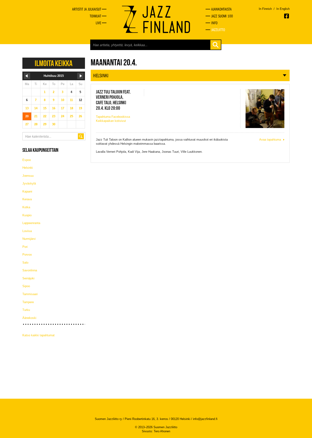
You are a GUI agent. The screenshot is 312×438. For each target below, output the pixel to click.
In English (283, 9)
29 (44, 124)
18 (71, 108)
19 (80, 108)
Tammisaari (30, 294)
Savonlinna (29, 270)
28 (35, 124)
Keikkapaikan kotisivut (111, 121)
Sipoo (26, 286)
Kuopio (27, 215)
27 (27, 124)
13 (27, 108)
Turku (26, 310)
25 (71, 116)
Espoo (26, 160)
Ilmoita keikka (53, 63)
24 (62, 116)
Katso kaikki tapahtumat (38, 335)
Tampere (28, 302)
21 (35, 116)
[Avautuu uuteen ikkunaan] (287, 16)
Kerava (27, 199)
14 (35, 108)
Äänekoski (29, 318)
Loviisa (27, 231)
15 (44, 108)
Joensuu (28, 175)
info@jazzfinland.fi (205, 419)
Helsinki (27, 167)
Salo (25, 262)
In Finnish (265, 9)
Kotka (26, 207)
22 (44, 116)
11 (71, 100)
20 (27, 116)
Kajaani (27, 191)
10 (62, 100)
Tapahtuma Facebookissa (113, 116)
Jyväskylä (29, 183)
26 (80, 116)
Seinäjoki (28, 278)
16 (53, 108)
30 (53, 124)
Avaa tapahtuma (270, 139)
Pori (25, 246)
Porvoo (27, 254)
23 (53, 116)
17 (62, 108)
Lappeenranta (31, 223)
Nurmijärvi (29, 238)
